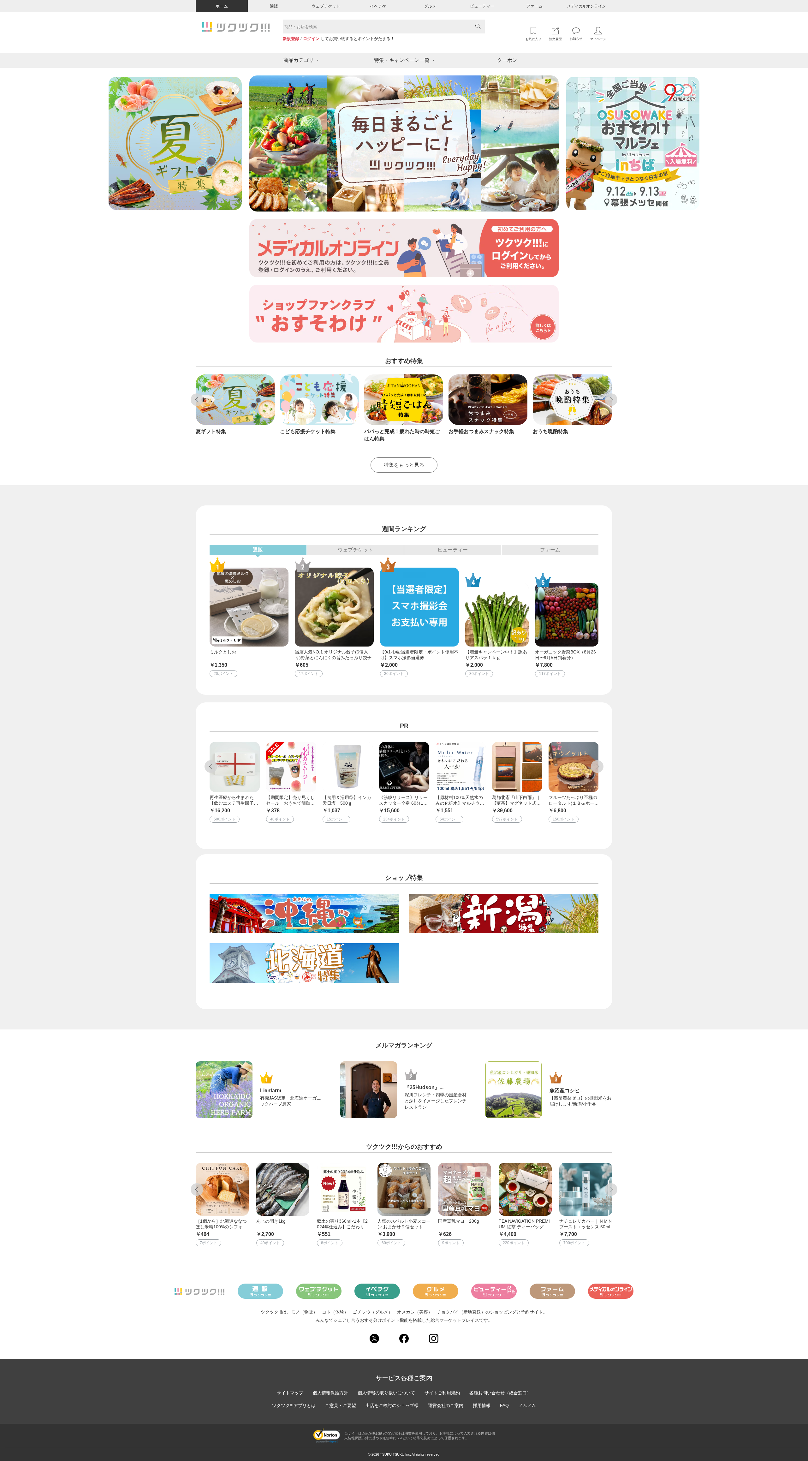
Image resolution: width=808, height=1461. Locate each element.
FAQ (504, 1405)
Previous (197, 399)
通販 (274, 6)
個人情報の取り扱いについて (386, 1392)
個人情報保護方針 (330, 1392)
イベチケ (378, 6)
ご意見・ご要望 (340, 1405)
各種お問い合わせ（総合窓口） (500, 1392)
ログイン (311, 38)
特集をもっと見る (404, 465)
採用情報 (481, 1405)
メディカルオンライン (586, 6)
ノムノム (527, 1405)
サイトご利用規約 (442, 1392)
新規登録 (291, 38)
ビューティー (482, 6)
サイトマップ (290, 1392)
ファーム (534, 6)
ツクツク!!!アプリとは (294, 1405)
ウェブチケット (326, 6)
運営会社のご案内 (445, 1405)
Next (611, 399)
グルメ (430, 6)
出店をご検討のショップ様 (392, 1405)
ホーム (222, 6)
